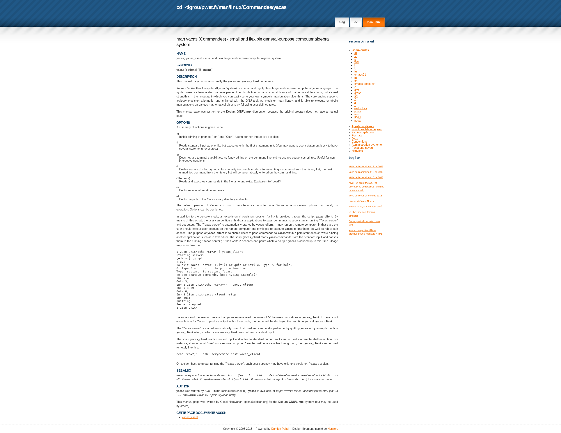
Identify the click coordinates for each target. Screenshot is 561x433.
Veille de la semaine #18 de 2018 (366, 172)
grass (357, 93)
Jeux (355, 138)
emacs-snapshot (364, 83)
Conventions (359, 141)
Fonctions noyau (362, 147)
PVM (357, 117)
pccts (357, 120)
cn (355, 80)
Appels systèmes (363, 126)
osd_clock (360, 108)
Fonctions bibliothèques (367, 129)
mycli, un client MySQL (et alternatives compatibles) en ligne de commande (366, 186)
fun (356, 71)
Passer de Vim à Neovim (362, 201)
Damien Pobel (280, 428)
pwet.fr (209, 7)
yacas (279, 7)
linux (235, 7)
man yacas (186, 39)
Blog (342, 22)
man (223, 7)
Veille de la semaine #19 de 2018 (366, 166)
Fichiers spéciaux (363, 132)
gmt (356, 90)
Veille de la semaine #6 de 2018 (365, 195)
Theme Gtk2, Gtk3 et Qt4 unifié (365, 206)
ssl (356, 96)
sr (355, 56)
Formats (357, 135)
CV (355, 22)
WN (356, 62)
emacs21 (360, 74)
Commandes (257, 7)
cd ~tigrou (188, 7)
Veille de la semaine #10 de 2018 (366, 177)
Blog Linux (354, 157)
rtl (355, 53)
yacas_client (190, 417)
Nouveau (357, 150)
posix (357, 111)
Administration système (367, 144)
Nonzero (333, 428)
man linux (373, 22)
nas (356, 114)
